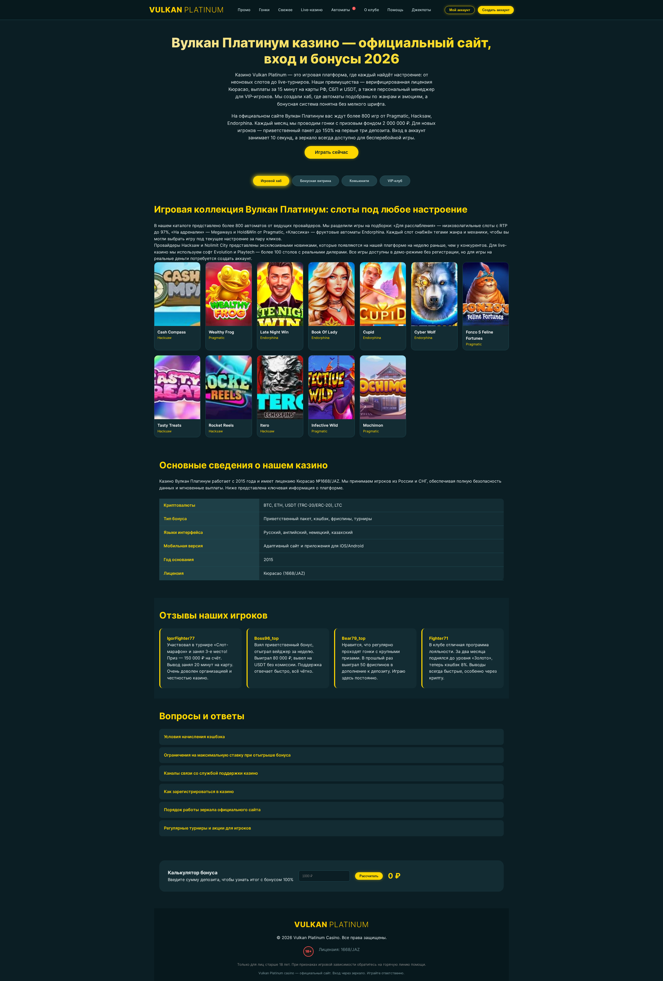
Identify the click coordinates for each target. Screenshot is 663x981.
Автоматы (342, 9)
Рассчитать (368, 876)
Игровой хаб (271, 181)
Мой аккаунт (459, 10)
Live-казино (312, 10)
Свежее (285, 10)
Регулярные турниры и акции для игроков (207, 828)
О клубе (371, 10)
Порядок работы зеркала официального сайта (212, 809)
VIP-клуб (395, 181)
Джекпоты (421, 10)
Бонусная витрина (315, 181)
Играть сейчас (331, 152)
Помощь (395, 10)
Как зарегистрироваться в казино (199, 791)
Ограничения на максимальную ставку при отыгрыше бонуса (227, 755)
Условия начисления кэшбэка (194, 736)
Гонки (264, 10)
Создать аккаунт (495, 10)
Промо (244, 10)
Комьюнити (359, 181)
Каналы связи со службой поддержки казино (211, 773)
